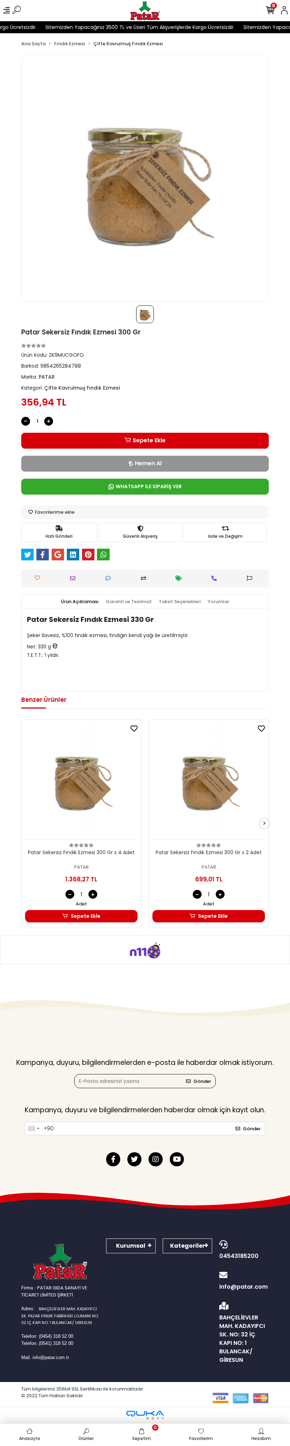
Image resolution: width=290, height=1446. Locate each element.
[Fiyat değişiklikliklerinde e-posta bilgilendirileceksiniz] (180, 578)
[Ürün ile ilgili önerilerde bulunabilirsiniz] (251, 578)
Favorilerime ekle (54, 512)
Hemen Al (148, 463)
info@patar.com (243, 1287)
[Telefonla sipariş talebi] (216, 578)
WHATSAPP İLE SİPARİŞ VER (149, 486)
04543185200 (239, 1256)
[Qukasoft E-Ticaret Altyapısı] (145, 1415)
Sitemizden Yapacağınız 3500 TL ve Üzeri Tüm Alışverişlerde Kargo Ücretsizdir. (128, 27)
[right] (265, 823)
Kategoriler (187, 1246)
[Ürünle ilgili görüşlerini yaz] (110, 578)
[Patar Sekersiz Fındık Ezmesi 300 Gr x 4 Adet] (81, 781)
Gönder (202, 1081)
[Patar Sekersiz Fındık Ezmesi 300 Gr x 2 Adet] (208, 781)
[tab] (80, 602)
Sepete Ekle (149, 440)
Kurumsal (130, 1246)
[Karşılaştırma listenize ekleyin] (145, 578)
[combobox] (33, 1128)
